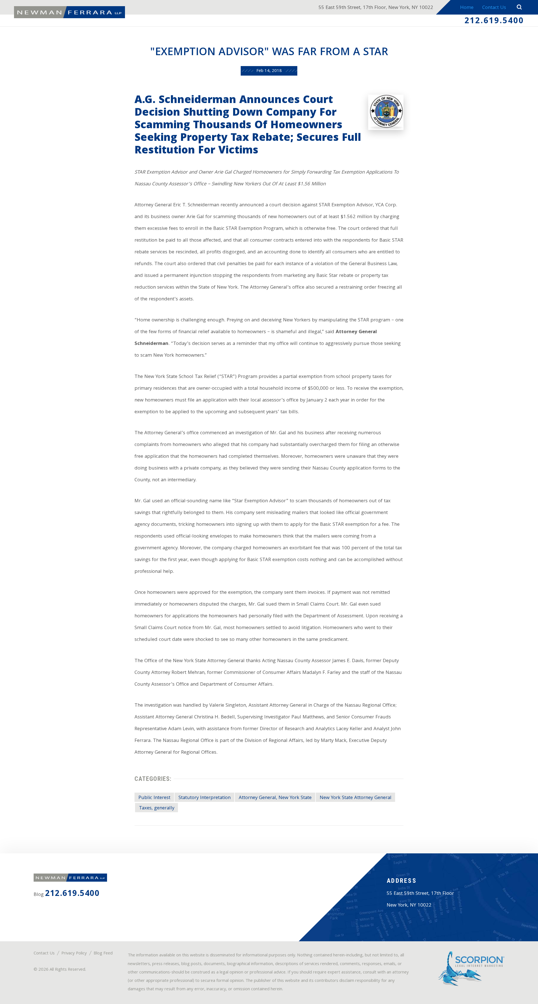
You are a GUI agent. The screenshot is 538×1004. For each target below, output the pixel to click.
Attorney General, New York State (275, 798)
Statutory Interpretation (204, 798)
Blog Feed (103, 953)
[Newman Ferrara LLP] (69, 12)
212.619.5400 (494, 21)
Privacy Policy (74, 953)
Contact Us (494, 8)
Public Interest (154, 798)
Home (467, 8)
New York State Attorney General (355, 798)
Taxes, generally (156, 808)
